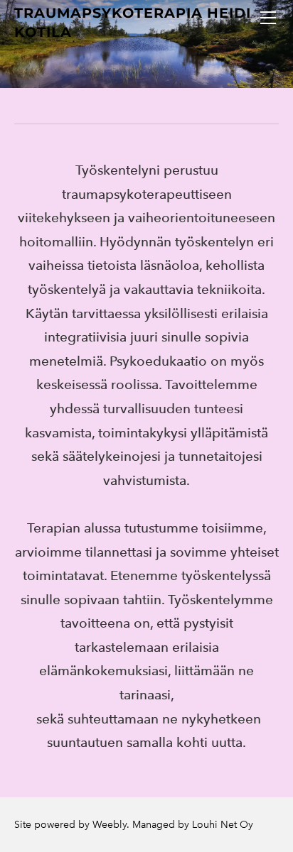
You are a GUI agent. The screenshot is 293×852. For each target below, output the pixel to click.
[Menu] (268, 18)
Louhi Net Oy (222, 825)
